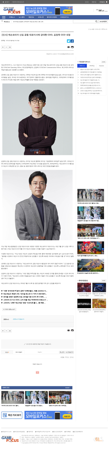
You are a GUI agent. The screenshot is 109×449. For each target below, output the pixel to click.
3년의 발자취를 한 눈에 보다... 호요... (87, 255)
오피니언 (97, 29)
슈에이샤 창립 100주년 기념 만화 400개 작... (91, 90)
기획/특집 (91, 66)
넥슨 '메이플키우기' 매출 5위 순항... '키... (90, 80)
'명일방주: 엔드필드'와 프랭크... (34, 405)
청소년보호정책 (57, 431)
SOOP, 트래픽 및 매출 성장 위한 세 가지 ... (90, 85)
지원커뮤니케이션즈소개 (18, 2)
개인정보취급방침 (19, 431)
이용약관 (30, 431)
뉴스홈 (92, 29)
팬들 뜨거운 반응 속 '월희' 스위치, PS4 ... (90, 69)
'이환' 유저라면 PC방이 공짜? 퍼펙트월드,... (91, 77)
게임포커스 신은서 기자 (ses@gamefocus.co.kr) (60, 54)
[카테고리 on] (3, 17)
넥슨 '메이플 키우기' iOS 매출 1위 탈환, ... (90, 93)
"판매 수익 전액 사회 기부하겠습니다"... (88, 238)
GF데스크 (104, 29)
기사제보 (68, 431)
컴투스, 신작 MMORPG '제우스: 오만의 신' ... (91, 88)
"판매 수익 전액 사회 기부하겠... (58, 405)
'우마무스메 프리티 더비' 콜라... (10, 405)
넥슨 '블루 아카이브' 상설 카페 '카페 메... (90, 82)
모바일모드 (102, 2)
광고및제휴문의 (78, 431)
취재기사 (82, 66)
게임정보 (101, 66)
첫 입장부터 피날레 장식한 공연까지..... (88, 273)
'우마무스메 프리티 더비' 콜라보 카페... (88, 203)
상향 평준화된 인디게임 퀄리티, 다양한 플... (91, 72)
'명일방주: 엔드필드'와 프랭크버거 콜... (88, 220)
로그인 (86, 2)
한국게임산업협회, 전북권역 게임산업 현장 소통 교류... (28, 21)
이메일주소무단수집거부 (43, 431)
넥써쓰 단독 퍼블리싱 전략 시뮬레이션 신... (91, 74)
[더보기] (103, 62)
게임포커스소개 (6, 431)
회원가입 (94, 2)
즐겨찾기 (7, 2)
